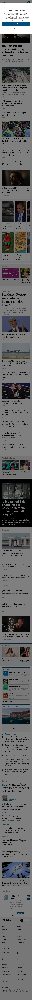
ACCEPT (16, 24)
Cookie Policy (19, 20)
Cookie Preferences (16, 29)
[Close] (30, 6)
